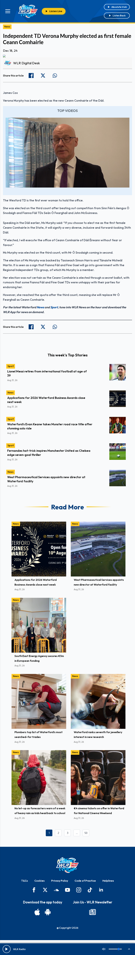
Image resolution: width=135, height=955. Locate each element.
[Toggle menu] (7, 11)
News (7, 26)
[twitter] (45, 890)
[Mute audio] (103, 949)
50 (85, 833)
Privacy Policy (59, 880)
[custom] (56, 890)
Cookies (39, 880)
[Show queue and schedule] (129, 949)
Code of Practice (85, 880)
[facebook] (34, 890)
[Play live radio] (7, 949)
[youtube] (67, 890)
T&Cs (24, 880)
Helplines (108, 880)
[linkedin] (101, 890)
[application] (67, 153)
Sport (54, 307)
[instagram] (78, 890)
